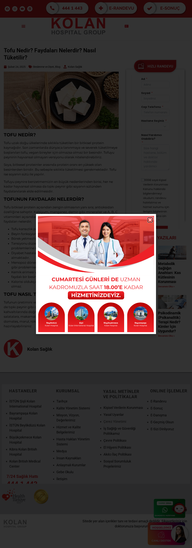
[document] (96, 274)
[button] (150, 220)
